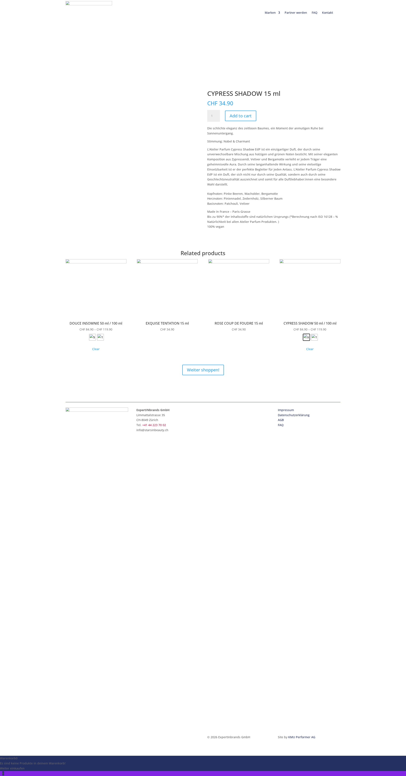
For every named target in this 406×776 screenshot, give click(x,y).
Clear (96, 349)
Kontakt (327, 13)
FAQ (314, 13)
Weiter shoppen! (203, 370)
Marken (270, 13)
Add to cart (241, 116)
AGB (281, 420)
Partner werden (296, 13)
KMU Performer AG (301, 737)
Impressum (286, 410)
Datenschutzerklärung (294, 415)
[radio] (92, 337)
